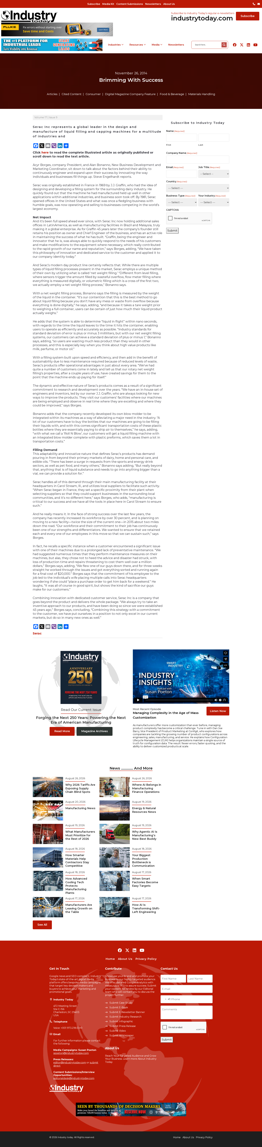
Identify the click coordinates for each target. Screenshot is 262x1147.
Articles (52, 94)
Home (110, 959)
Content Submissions (129, 4)
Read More (62, 731)
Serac (37, 633)
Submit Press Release (122, 1026)
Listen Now (218, 711)
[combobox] (165, 999)
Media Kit (108, 4)
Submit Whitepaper (121, 1035)
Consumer (93, 94)
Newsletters (153, 4)
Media (156, 44)
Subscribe (93, 4)
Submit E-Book (118, 1007)
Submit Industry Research (125, 1016)
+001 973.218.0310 (71, 1027)
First (168, 145)
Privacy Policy (146, 959)
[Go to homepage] (29, 16)
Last (200, 145)
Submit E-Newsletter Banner (127, 1012)
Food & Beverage (172, 94)
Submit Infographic (121, 1021)
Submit (172, 230)
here (45, 152)
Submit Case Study (121, 1002)
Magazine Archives (94, 731)
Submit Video (117, 1030)
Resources (136, 44)
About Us (169, 4)
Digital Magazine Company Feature (130, 94)
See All (42, 924)
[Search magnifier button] (224, 44)
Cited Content (71, 94)
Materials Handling (201, 94)
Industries (114, 44)
